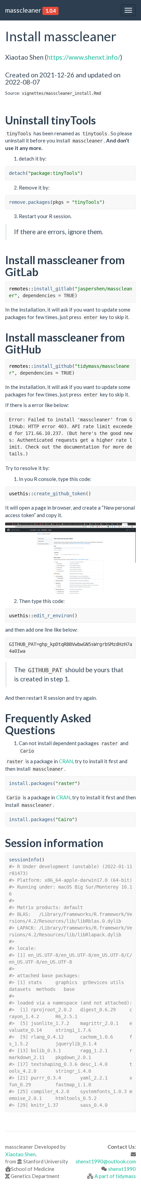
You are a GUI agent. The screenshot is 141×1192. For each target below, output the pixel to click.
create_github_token (60, 493)
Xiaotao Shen (20, 1154)
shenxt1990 (122, 1169)
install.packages (31, 783)
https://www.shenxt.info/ (83, 57)
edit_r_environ (53, 615)
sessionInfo (24, 859)
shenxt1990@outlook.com (106, 1161)
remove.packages (29, 202)
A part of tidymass (115, 1176)
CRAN (66, 761)
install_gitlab (53, 288)
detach (17, 173)
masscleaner (23, 10)
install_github (53, 366)
